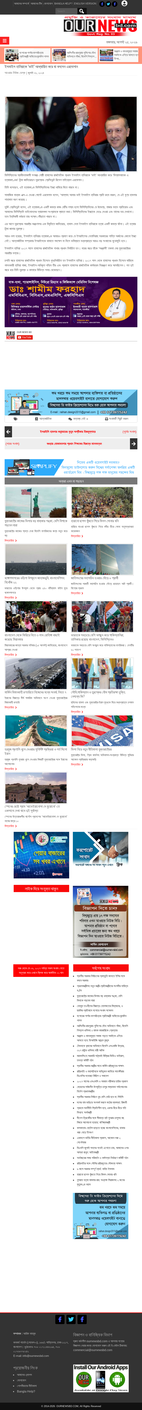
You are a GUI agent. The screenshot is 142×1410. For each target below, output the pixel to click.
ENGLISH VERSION (85, 3)
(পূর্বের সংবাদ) (88, 431)
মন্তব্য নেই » (80, 419)
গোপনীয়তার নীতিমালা (27, 1385)
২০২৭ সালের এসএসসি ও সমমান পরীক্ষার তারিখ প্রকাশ (102, 1081)
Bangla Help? (63, 3)
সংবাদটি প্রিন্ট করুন (118, 419)
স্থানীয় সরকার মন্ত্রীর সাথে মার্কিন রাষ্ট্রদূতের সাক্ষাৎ (100, 1065)
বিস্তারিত (9, 540)
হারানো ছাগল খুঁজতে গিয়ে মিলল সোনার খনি (96, 1174)
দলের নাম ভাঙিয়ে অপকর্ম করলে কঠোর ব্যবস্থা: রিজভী (102, 1102)
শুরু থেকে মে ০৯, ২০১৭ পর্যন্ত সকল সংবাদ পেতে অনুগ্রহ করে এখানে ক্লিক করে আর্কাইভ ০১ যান (41, 970)
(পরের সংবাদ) (54, 443)
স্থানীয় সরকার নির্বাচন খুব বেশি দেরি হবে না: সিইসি (100, 1096)
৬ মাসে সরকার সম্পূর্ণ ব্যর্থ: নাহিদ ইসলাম (95, 1169)
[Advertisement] (72, 84)
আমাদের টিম (36, 3)
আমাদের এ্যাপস (24, 1374)
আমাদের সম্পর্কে (21, 3)
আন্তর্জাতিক (45, 419)
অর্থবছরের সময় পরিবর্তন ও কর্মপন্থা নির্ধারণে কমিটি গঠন (102, 1157)
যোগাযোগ (48, 3)
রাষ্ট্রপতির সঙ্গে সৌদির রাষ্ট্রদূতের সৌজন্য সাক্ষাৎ (99, 1163)
